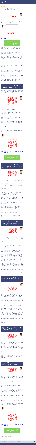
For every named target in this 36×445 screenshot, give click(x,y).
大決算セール (3, 6)
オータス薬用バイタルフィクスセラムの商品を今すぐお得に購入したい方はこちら (12, 43)
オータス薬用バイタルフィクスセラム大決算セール (7, 436)
